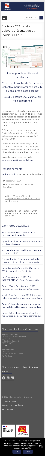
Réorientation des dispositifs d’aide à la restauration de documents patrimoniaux (22, 314)
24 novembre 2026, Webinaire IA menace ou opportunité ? (21, 251)
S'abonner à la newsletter (12, 405)
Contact (5, 345)
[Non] (42, 447)
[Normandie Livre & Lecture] (22, 3)
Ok (16, 452)
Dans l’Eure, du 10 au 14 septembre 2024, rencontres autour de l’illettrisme (22, 198)
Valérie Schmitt (9, 174)
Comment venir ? (9, 409)
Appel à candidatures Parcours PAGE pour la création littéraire (22, 242)
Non (28, 452)
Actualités (10, 184)
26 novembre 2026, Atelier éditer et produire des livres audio (19, 234)
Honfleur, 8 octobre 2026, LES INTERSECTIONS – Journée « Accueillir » (21, 278)
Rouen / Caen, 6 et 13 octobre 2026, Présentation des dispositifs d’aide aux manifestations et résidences (20, 288)
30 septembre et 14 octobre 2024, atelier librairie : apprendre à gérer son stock (21, 213)
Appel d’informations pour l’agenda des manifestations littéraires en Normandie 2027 (21, 306)
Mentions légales (9, 401)
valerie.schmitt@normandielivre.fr (18, 160)
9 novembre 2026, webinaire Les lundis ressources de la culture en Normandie (20, 260)
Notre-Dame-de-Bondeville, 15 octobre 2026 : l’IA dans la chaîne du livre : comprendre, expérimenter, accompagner (22, 270)
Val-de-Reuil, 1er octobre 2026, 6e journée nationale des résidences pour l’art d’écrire (22, 296)
